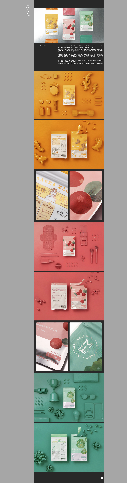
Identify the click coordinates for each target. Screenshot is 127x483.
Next (102, 4)
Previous (98, 4)
